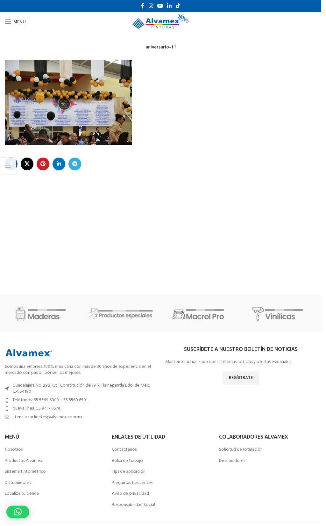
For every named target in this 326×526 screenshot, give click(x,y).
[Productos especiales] (121, 314)
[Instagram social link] (150, 6)
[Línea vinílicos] (279, 314)
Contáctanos (124, 450)
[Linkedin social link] (169, 6)
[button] (17, 512)
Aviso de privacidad (130, 494)
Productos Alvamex (23, 461)
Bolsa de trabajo (127, 461)
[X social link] (27, 164)
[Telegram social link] (74, 164)
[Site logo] (160, 22)
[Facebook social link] (142, 6)
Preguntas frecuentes (132, 483)
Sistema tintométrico (25, 472)
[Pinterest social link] (43, 164)
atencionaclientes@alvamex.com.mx (47, 417)
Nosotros (14, 450)
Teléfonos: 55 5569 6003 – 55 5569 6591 (50, 400)
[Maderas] (42, 314)
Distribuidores (18, 483)
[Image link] (29, 353)
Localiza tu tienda (22, 494)
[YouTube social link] (160, 6)
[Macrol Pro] (199, 314)
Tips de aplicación (128, 472)
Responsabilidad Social (133, 505)
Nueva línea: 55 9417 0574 (36, 408)
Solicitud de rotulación (241, 450)
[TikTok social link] (178, 6)
